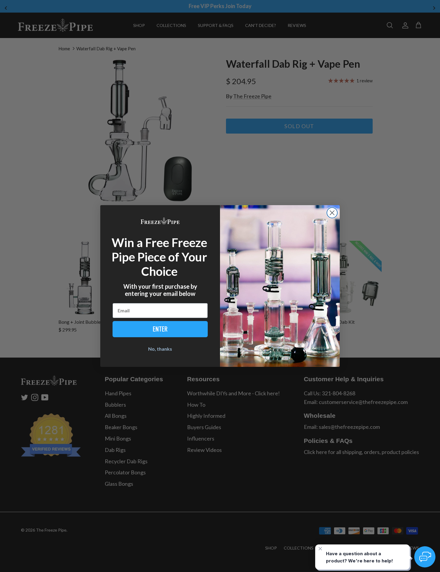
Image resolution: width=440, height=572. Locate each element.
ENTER (160, 329)
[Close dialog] (332, 213)
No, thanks (160, 349)
